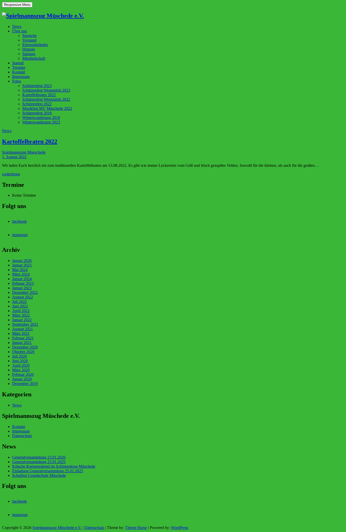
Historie (28, 49)
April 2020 (21, 365)
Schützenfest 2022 (37, 104)
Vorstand (29, 40)
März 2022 (21, 315)
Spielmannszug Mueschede (24, 152)
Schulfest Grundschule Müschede (39, 475)
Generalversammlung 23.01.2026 (39, 457)
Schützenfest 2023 (37, 86)
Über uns (19, 31)
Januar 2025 (22, 265)
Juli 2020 (19, 356)
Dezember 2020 (25, 347)
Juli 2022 (19, 301)
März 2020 (21, 370)
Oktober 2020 (23, 352)
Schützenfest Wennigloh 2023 (46, 90)
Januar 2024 (22, 279)
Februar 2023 (23, 283)
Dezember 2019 (25, 383)
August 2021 (22, 329)
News (17, 26)
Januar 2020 (22, 379)
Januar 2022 (22, 320)
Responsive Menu (17, 5)
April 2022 (21, 311)
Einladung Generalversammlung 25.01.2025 (47, 471)
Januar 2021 (22, 342)
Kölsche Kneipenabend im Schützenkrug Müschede (53, 466)
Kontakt (18, 72)
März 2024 (21, 274)
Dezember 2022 (25, 292)
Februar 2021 (23, 338)
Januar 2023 (22, 288)
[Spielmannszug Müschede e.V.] (43, 15)
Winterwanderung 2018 (41, 117)
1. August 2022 (14, 157)
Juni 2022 (20, 306)
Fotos (16, 81)
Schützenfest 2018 (37, 113)
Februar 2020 (23, 374)
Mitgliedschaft (33, 58)
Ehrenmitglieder (35, 45)
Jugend (18, 63)
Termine (18, 67)
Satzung (28, 54)
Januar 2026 (22, 260)
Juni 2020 (20, 361)
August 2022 (22, 297)
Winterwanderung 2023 (41, 122)
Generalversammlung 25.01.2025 (39, 462)
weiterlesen (11, 174)
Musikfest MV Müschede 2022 (47, 108)
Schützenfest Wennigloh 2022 (46, 99)
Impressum (21, 76)
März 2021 (21, 333)
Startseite (29, 35)
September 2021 (25, 324)
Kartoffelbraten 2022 (39, 95)
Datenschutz (22, 436)
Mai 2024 (20, 270)
